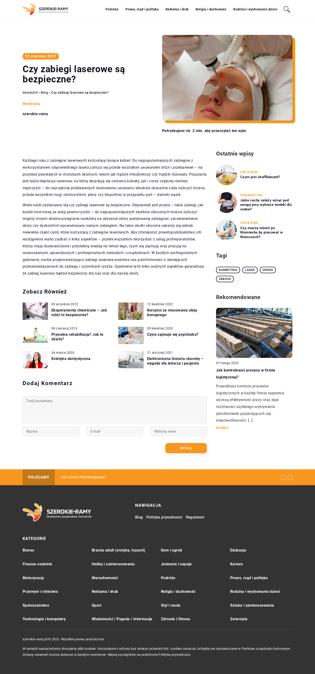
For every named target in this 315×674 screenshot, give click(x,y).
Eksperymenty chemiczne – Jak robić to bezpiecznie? (79, 312)
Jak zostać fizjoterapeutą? (83, 477)
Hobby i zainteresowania (113, 564)
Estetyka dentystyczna (70, 358)
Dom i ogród (171, 550)
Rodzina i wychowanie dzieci (255, 9)
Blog (139, 517)
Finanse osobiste (37, 564)
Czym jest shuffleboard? (260, 177)
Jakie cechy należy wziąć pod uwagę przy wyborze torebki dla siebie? (266, 204)
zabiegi (225, 279)
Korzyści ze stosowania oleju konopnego (172, 312)
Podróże (112, 9)
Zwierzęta (239, 619)
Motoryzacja (33, 578)
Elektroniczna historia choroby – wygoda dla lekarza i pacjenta (175, 361)
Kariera (236, 564)
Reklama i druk (177, 9)
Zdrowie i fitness (175, 619)
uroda (268, 270)
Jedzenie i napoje (176, 564)
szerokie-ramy (35, 114)
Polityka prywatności (164, 517)
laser (250, 270)
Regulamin (195, 517)
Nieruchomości (105, 578)
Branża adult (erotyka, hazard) (118, 550)
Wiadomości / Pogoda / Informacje (122, 619)
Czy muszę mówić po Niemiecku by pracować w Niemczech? (261, 232)
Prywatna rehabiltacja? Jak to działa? (77, 336)
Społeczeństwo (36, 605)
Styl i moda (170, 605)
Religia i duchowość (211, 9)
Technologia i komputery (44, 619)
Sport (96, 605)
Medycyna (31, 104)
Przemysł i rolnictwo (40, 591)
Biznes (28, 550)
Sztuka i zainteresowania (252, 605)
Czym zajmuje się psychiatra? (173, 334)
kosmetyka (228, 270)
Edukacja (238, 550)
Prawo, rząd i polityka (142, 9)
